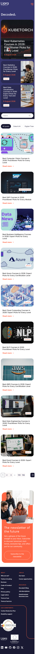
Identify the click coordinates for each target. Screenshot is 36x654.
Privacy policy (5, 592)
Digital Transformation (25, 189)
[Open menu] (32, 4)
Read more (7, 166)
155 (19, 475)
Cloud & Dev (27, 55)
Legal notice (5, 595)
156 (23, 475)
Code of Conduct (6, 585)
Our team (22, 576)
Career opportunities (25, 579)
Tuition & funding (6, 579)
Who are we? (5, 576)
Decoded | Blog (24, 588)
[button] (6, 126)
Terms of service (6, 601)
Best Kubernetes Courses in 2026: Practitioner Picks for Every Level (17, 46)
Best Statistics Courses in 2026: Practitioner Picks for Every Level (10, 68)
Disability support (6, 614)
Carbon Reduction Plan (8, 611)
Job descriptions (24, 591)
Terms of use (5, 598)
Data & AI (6, 78)
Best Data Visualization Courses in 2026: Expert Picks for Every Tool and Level (10, 92)
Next (32, 475)
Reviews (3, 582)
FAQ (2, 588)
